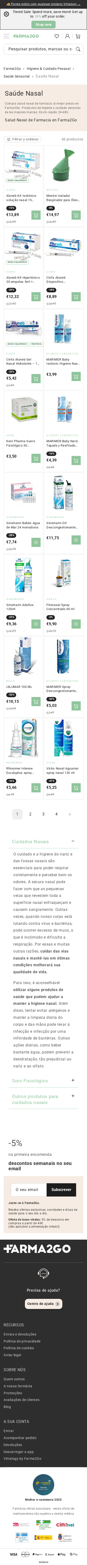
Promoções (13, 1393)
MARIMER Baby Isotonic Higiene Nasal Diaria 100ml (63, 362)
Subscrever (61, 1189)
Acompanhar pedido (20, 1438)
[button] (46, 36)
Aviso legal (12, 1355)
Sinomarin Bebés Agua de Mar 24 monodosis (23, 525)
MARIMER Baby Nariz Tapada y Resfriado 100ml (62, 443)
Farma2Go (12, 69)
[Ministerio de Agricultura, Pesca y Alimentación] (43, 1537)
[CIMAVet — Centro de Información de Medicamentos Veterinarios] (65, 1524)
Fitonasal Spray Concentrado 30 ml (60, 607)
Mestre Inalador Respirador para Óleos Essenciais (63, 198)
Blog (7, 1407)
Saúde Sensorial (17, 76)
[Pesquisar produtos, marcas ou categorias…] (78, 49)
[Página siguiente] (69, 814)
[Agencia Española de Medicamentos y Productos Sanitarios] (22, 1524)
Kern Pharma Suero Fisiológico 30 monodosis (20, 443)
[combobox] (43, 49)
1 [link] (17, 814)
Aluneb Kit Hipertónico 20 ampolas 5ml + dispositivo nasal (23, 280)
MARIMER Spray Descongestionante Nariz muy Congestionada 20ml (61, 689)
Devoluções (13, 1445)
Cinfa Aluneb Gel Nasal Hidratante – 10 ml (22, 362)
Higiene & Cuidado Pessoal (48, 69)
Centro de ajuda (40, 1304)
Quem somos (14, 1379)
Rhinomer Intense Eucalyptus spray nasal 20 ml (19, 771)
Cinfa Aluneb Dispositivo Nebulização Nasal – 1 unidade (63, 280)
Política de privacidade (22, 1341)
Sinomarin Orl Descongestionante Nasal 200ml (61, 525)
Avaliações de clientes (21, 1400)
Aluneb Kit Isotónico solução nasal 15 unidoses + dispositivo (23, 198)
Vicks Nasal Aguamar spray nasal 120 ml (62, 771)
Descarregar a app (19, 1452)
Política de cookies (19, 1348)
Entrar (9, 1431)
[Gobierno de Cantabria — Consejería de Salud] (65, 1537)
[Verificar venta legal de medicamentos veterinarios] (22, 1537)
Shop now (44, 24)
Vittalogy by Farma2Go (23, 1458)
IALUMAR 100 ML (19, 687)
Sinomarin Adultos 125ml (20, 607)
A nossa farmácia (18, 1386)
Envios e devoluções (20, 1334)
